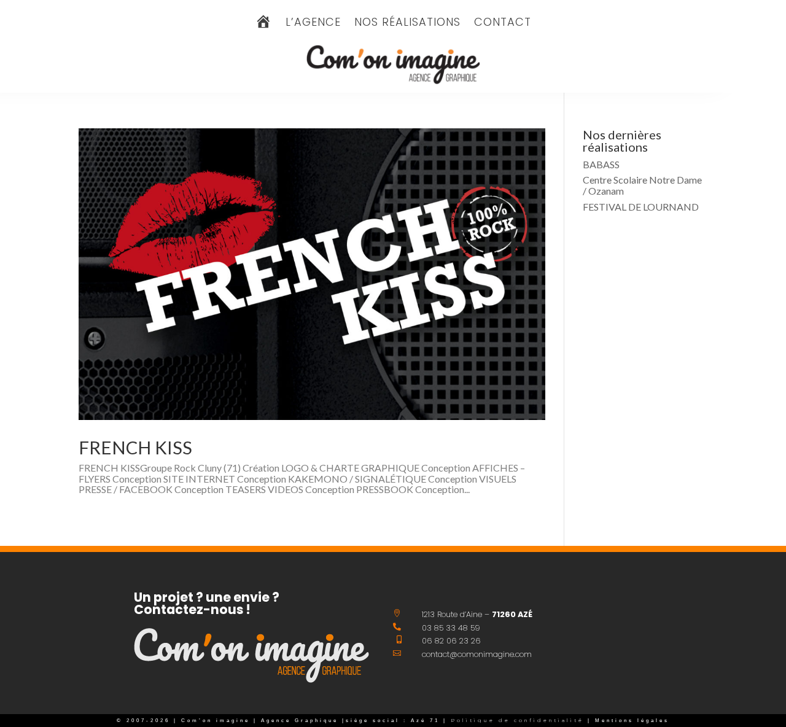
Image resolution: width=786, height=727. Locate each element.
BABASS (601, 164)
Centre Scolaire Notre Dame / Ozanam (642, 185)
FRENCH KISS (135, 447)
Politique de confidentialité (515, 720)
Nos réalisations (407, 23)
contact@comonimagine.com (477, 654)
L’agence (313, 23)
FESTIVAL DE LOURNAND (641, 206)
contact (502, 23)
